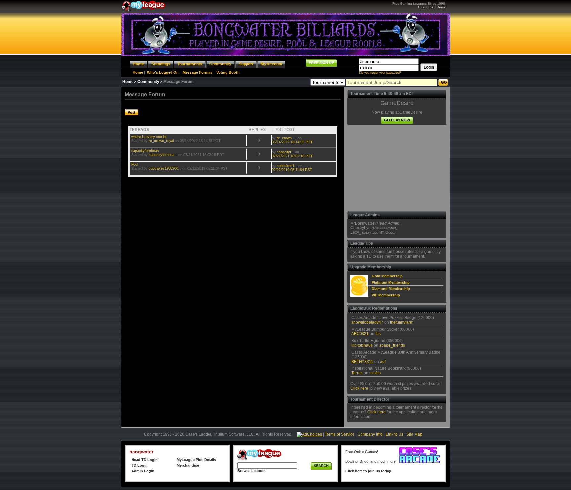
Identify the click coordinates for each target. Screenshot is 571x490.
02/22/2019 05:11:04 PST (292, 170)
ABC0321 (360, 334)
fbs (378, 334)
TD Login (140, 465)
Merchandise (188, 465)
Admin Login (143, 471)
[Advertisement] (396, 168)
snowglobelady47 (367, 322)
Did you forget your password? (380, 72)
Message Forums (197, 72)
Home (138, 72)
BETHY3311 (362, 361)
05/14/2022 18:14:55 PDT (292, 142)
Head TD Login (145, 460)
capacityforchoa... (163, 155)
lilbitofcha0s (362, 345)
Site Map (414, 434)
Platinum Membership (391, 282)
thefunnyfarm (401, 322)
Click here (359, 388)
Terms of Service (340, 434)
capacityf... (285, 152)
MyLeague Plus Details (196, 460)
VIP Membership (386, 295)
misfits (375, 373)
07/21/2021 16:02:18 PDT (292, 156)
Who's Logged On (163, 72)
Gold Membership (387, 276)
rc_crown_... (287, 138)
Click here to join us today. (368, 471)
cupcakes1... (287, 166)
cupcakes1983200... (165, 168)
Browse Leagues (251, 470)
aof (383, 361)
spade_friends (392, 345)
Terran (357, 373)
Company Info (370, 434)
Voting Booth (228, 72)
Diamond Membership (391, 289)
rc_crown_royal (161, 141)
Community (148, 81)
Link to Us (394, 434)
